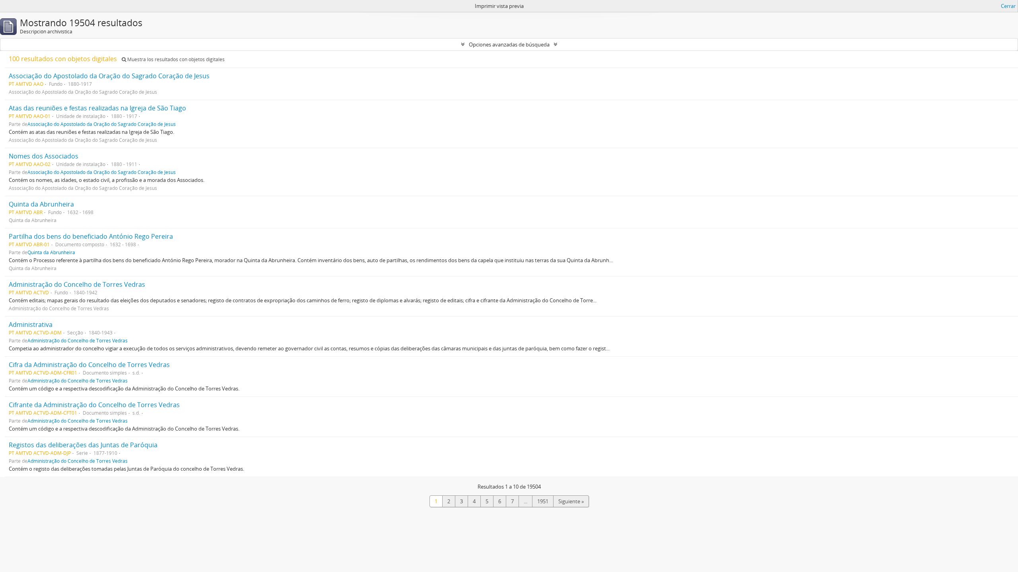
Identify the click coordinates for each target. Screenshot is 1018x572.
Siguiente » (571, 501)
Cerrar (1008, 6)
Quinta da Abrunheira (41, 204)
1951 (542, 501)
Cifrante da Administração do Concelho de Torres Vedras (94, 404)
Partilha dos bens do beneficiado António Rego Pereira (91, 236)
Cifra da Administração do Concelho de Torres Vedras (89, 364)
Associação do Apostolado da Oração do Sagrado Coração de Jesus (109, 76)
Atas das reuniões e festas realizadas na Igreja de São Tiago (97, 108)
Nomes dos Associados (43, 156)
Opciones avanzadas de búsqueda (509, 44)
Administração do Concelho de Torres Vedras (77, 284)
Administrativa (30, 324)
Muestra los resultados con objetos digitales (175, 59)
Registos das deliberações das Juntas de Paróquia (83, 445)
